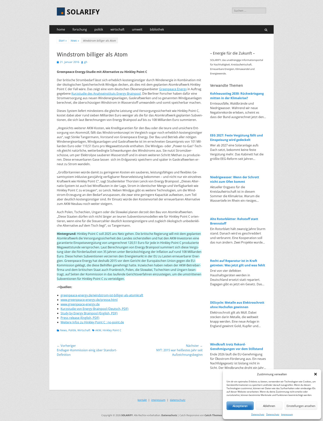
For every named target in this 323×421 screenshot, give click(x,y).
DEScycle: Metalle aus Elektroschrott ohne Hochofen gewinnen (237, 304)
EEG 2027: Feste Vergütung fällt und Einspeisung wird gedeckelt (236, 137)
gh (85, 62)
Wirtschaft (83, 330)
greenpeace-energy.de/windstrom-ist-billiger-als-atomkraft (102, 295)
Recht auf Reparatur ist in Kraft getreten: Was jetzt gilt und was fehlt (237, 263)
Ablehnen (269, 406)
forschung (80, 29)
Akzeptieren (240, 406)
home (61, 29)
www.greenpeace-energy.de (80, 304)
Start (63, 40)
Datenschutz (257, 414)
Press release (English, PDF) (80, 318)
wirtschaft (117, 29)
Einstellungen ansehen (301, 406)
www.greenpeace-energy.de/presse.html (89, 300)
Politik (72, 330)
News (75, 40)
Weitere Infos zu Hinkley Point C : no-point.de (92, 322)
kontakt (142, 400)
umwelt (137, 29)
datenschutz (177, 400)
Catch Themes (213, 415)
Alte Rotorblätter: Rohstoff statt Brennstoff (234, 221)
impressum (158, 400)
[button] (315, 374)
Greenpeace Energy (173, 89)
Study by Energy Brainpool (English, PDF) (89, 313)
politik (98, 29)
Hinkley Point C (112, 330)
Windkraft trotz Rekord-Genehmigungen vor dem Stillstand (236, 346)
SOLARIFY (83, 12)
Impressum (287, 414)
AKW (98, 330)
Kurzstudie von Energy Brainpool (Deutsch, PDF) (94, 309)
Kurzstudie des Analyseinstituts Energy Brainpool (106, 93)
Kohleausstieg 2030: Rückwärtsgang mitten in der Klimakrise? (237, 95)
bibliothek (157, 29)
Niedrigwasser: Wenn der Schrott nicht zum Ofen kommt (234, 179)
